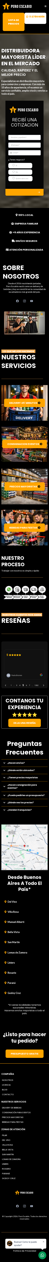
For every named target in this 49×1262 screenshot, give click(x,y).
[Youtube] (31, 301)
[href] (24, 847)
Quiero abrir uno (22, 178)
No (17, 172)
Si (16, 166)
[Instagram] (24, 301)
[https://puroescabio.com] (17, 6)
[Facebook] (17, 301)
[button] (45, 6)
